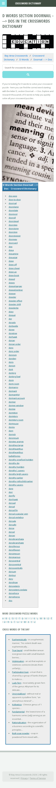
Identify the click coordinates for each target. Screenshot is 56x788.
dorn (11, 430)
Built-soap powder (20, 733)
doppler (12, 297)
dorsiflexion (14, 550)
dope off (13, 264)
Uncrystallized (19, 693)
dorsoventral (15, 564)
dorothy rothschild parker (21, 481)
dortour (12, 575)
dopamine (13, 253)
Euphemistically (19, 639)
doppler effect (15, 300)
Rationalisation (19, 722)
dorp (11, 488)
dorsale (12, 521)
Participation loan (20, 672)
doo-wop (13, 196)
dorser (12, 535)
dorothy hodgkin (16, 467)
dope (11, 261)
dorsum (12, 571)
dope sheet (14, 268)
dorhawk (13, 336)
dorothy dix (14, 463)
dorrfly (12, 495)
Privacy (24, 778)
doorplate (13, 210)
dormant (13, 391)
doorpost (13, 214)
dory (11, 578)
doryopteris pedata (18, 589)
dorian (12, 340)
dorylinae (13, 582)
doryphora (14, 593)
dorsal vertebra (16, 517)
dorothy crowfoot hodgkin (21, 459)
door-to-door (15, 199)
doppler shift (15, 304)
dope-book (14, 275)
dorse (11, 528)
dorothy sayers (16, 484)
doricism (13, 355)
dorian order (15, 344)
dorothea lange (16, 445)
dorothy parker (16, 477)
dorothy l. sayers (17, 470)
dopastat (13, 257)
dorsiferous (14, 546)
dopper (12, 293)
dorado (12, 322)
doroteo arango (16, 441)
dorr (11, 492)
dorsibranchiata (16, 539)
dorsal (12, 506)
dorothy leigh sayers (18, 474)
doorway (13, 239)
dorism (12, 365)
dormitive (13, 412)
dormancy (13, 387)
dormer (12, 402)
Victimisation (18, 661)
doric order (14, 351)
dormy (12, 427)
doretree (13, 333)
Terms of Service (38, 778)
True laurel (17, 650)
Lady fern (16, 682)
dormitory (13, 416)
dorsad (12, 503)
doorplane (14, 206)
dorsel (12, 532)
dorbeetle (13, 326)
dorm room (14, 383)
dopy (11, 311)
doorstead (14, 221)
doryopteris (14, 586)
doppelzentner (16, 290)
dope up (13, 271)
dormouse (14, 423)
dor (10, 318)
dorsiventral (14, 560)
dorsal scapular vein (18, 513)
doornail (13, 203)
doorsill (12, 217)
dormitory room (16, 419)
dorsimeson (14, 553)
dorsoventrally (16, 568)
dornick (12, 434)
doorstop (13, 232)
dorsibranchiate (16, 542)
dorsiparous (14, 557)
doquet (12, 315)
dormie (12, 409)
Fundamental (18, 711)
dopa (11, 250)
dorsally (12, 524)
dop (10, 246)
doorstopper (15, 235)
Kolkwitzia (17, 704)
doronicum (14, 438)
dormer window (16, 405)
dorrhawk (13, 499)
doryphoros (14, 596)
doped (12, 279)
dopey (12, 282)
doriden (12, 358)
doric (11, 347)
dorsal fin (13, 510)
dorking (12, 373)
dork (11, 369)
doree (11, 329)
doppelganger (15, 286)
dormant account (17, 398)
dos (10, 600)
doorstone (14, 228)
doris (11, 362)
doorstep (13, 225)
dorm (11, 380)
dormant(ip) (14, 394)
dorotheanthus (16, 448)
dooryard (13, 243)
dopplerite (14, 308)
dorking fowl (14, 376)
